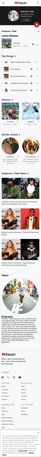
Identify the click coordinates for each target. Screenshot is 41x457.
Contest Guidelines (8, 421)
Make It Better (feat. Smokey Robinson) (21, 62)
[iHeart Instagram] (14, 377)
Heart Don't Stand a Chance (19, 76)
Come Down (15, 69)
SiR (4, 161)
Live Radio (5, 390)
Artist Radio (5, 396)
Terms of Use (22, 451)
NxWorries (27, 14)
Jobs (3, 427)
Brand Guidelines (7, 418)
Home (23, 411)
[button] (36, 24)
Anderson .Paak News (14, 173)
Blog (3, 414)
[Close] (38, 432)
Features (24, 390)
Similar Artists (10, 134)
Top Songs (8, 56)
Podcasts (5, 393)
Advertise (5, 411)
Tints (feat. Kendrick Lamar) (19, 90)
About (3, 408)
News (23, 386)
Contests (24, 396)
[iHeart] (20, 3)
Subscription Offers (8, 424)
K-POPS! (16, 43)
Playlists (4, 399)
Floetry (25, 161)
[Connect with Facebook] (3, 377)
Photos (23, 399)
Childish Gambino (12, 161)
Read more (6, 342)
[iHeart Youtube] (19, 377)
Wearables (24, 414)
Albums (6, 99)
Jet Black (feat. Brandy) (19, 83)
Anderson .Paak (12, 159)
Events (23, 393)
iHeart (3, 386)
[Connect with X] (8, 377)
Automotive (24, 408)
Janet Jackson (33, 161)
